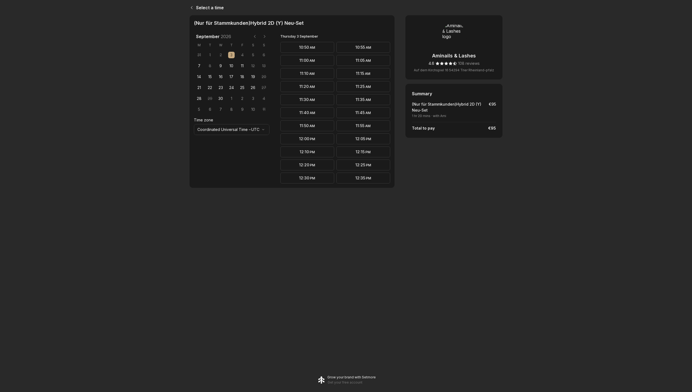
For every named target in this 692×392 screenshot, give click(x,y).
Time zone (203, 120)
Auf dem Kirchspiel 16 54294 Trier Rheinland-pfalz (454, 70)
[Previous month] (254, 36)
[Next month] (264, 36)
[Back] (190, 7)
